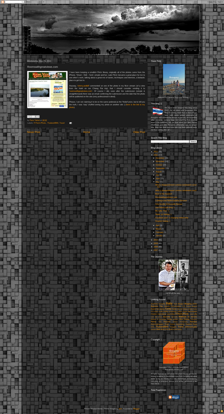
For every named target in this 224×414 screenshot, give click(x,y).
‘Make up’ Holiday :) (163, 214)
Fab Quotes (160, 309)
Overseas (194, 319)
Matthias (182, 316)
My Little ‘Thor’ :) (162, 211)
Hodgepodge (173, 311)
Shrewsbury (180, 324)
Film (181, 309)
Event (153, 309)
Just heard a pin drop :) (164, 207)
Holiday (179, 311)
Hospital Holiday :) (162, 221)
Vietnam (153, 329)
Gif (152, 311)
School (172, 324)
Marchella (174, 317)
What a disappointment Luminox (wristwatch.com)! (176, 190)
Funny (195, 309)
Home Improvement (190, 311)
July (158, 175)
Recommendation (157, 324)
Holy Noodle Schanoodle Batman (168, 204)
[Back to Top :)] (222, 411)
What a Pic (164, 329)
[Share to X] (33, 116)
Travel (62, 123)
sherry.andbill (83, 86)
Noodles (175, 319)
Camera (167, 306)
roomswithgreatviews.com (81, 91)
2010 (156, 240)
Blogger (181, 304)
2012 (156, 152)
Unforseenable (191, 327)
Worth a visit (173, 329)
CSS (183, 306)
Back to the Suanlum (163, 194)
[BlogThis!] (31, 116)
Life (195, 314)
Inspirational (162, 314)
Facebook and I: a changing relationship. (172, 218)
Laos (191, 314)
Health (161, 311)
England (194, 306)
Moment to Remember (158, 319)
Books (194, 304)
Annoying (162, 304)
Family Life (176, 309)
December (160, 158)
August (159, 172)
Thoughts (173, 327)
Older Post (139, 132)
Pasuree (167, 322)
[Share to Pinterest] (38, 116)
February (160, 232)
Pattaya (175, 322)
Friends (190, 309)
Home (86, 132)
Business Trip (157, 306)
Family (168, 309)
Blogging (188, 304)
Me (189, 317)
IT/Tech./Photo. (40, 123)
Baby (169, 303)
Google (155, 311)
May (158, 182)
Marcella (166, 317)
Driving (188, 306)
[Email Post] (70, 123)
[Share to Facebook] (35, 116)
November (160, 161)
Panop (153, 322)
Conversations (176, 306)
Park (160, 322)
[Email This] (28, 116)
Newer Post (33, 132)
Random (193, 322)
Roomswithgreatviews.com (166, 197)
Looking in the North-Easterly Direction (171, 201)
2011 (156, 155)
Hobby (165, 311)
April (158, 225)
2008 (156, 247)
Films (185, 309)
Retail (167, 324)
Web (158, 329)
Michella (194, 317)
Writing (179, 329)
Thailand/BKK (52, 123)
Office (181, 319)
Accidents (154, 304)
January (159, 236)
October (159, 165)
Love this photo (156, 317)
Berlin (175, 304)
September (160, 168)
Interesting (170, 314)
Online (186, 319)
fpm (120, 409)
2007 (156, 250)
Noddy (169, 319)
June (158, 178)
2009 (156, 243)
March (159, 229)
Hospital (154, 314)
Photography (184, 322)
